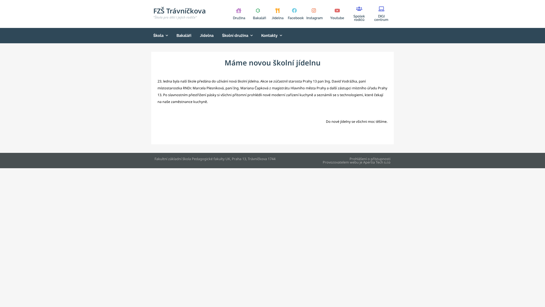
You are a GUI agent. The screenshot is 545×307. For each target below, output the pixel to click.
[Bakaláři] (257, 10)
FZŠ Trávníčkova (179, 12)
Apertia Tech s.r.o (376, 162)
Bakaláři (259, 18)
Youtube (337, 18)
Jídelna (278, 18)
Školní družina (235, 35)
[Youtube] (337, 10)
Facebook (296, 18)
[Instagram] (313, 10)
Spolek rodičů (359, 18)
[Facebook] (294, 10)
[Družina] (238, 10)
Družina (239, 18)
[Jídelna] (277, 10)
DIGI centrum (381, 18)
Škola (158, 35)
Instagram (314, 18)
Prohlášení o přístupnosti (370, 158)
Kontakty (269, 35)
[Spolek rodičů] (359, 8)
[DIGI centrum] (381, 8)
